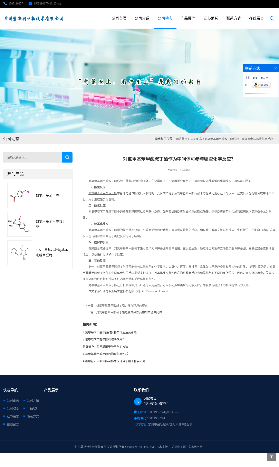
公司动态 (165, 18)
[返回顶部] (271, 457)
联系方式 (233, 18)
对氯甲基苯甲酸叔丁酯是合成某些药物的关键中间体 (129, 312)
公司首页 (119, 18)
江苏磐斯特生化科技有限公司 (93, 446)
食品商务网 (195, 446)
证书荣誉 (210, 18)
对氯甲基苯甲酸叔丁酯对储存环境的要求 (122, 305)
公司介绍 (142, 18)
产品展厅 (188, 18)
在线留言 (256, 18)
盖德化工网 (178, 446)
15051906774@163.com (48, 3)
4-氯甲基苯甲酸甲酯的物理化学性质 (105, 354)
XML (152, 446)
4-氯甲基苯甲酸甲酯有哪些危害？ (104, 339)
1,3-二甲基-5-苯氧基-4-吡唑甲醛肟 (52, 252)
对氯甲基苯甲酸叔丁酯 (50, 224)
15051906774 (16, 3)
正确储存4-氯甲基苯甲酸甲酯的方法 (105, 346)
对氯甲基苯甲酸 (47, 195)
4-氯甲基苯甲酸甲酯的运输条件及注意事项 (110, 332)
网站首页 (181, 138)
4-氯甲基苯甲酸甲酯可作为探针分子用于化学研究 (114, 361)
